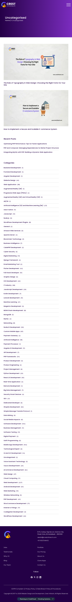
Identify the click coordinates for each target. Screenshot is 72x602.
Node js (6, 218)
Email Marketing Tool (12, 264)
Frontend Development (12, 172)
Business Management (12, 428)
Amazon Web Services (12, 231)
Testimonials (8, 552)
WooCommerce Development (15, 503)
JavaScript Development (13, 289)
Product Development (12, 361)
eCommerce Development (14, 470)
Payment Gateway (11, 336)
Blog (5, 560)
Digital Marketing (10, 256)
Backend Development (12, 168)
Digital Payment (10, 436)
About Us (40, 556)
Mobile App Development (13, 445)
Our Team (7, 565)
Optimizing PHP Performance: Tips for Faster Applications (25, 144)
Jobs (5, 547)
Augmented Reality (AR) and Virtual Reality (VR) (22, 197)
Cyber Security (9, 252)
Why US (6, 556)
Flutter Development (11, 268)
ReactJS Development (12, 377)
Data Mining (8, 415)
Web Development (11, 482)
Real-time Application (12, 382)
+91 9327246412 (43, 540)
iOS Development (10, 281)
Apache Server (9, 235)
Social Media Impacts (12, 419)
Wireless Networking (11, 495)
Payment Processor (11, 344)
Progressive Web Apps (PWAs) (15, 193)
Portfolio (40, 547)
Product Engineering (11, 365)
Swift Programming (11, 440)
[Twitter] (34, 577)
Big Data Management (12, 390)
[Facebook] (32, 577)
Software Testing (10, 432)
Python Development (12, 373)
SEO (5, 398)
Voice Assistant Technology (14, 461)
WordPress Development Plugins (16, 222)
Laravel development (12, 298)
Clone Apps (41, 560)
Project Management (12, 369)
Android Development (12, 487)
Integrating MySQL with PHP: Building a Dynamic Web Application (28, 152)
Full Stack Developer (11, 273)
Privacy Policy (30, 589)
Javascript (8, 214)
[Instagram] (37, 577)
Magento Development (12, 306)
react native (8, 210)
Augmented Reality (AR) (13, 189)
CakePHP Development (12, 247)
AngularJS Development (13, 348)
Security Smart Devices (12, 394)
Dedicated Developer (12, 403)
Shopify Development (12, 407)
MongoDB (7, 315)
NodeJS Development (12, 327)
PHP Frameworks (10, 357)
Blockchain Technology (12, 239)
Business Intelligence (12, 243)
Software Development (12, 424)
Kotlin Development (11, 294)
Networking (8, 323)
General (7, 226)
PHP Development (10, 499)
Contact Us (41, 565)
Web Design (8, 474)
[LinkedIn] (40, 577)
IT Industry (8, 285)
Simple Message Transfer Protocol (17, 411)
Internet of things (10, 508)
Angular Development (12, 176)
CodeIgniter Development (13, 512)
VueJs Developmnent (12, 466)
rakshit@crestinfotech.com (47, 537)
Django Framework (11, 260)
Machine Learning (10, 302)
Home (7, 20)
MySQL (6, 319)
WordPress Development (13, 516)
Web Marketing (9, 491)
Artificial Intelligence (11, 340)
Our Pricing (41, 552)
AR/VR (6, 201)
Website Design (9, 180)
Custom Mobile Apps (12, 331)
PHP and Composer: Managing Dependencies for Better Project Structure (31, 148)
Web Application (10, 184)
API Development (10, 352)
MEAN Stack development (13, 310)
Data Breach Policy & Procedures (49, 589)
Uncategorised (9, 457)
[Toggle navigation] (68, 4)
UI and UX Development (12, 453)
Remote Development (12, 386)
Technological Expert (12, 449)
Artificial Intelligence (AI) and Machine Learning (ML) (23, 205)
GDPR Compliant (17, 589)
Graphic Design (9, 277)
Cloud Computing (10, 478)
